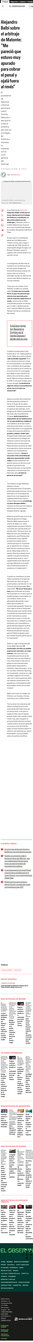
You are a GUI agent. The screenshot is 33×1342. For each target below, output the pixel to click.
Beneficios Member (21, 1262)
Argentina (17, 1285)
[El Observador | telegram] (27, 1258)
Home (3, 1262)
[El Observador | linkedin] (27, 1255)
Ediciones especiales (9, 1282)
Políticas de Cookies (4, 1326)
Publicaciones (24, 1282)
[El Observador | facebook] (23, 1251)
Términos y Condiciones (5, 1334)
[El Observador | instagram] (27, 1251)
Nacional (23, 210)
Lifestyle (25, 1273)
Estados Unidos (7, 1288)
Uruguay (5, 2)
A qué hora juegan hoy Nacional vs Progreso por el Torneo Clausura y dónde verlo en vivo (14, 986)
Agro (21, 1267)
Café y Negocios (22, 1265)
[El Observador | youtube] (31, 1251)
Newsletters (6, 1285)
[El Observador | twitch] (31, 1258)
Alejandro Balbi (7, 970)
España (25, 1285)
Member (10, 1262)
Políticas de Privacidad (4, 1330)
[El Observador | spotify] (31, 1255)
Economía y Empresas (9, 1267)
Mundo (15, 1270)
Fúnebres (12, 1276)
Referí (3, 1265)
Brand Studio (6, 1270)
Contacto (4, 1338)
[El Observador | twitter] (20, 1251)
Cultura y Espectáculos (10, 1273)
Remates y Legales (8, 1279)
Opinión (4, 1276)
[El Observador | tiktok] (23, 1255)
